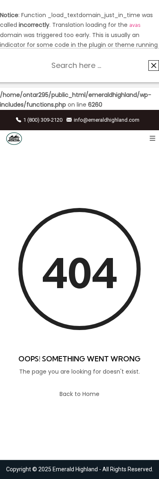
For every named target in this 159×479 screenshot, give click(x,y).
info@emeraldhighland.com (106, 119)
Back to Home (79, 394)
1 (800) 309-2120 (42, 119)
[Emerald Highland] (14, 138)
